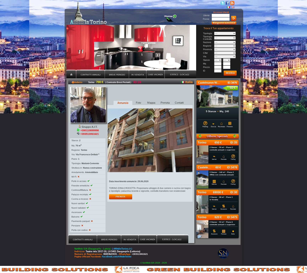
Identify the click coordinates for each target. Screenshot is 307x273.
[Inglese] (232, 7)
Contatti (179, 102)
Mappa (151, 102)
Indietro (77, 82)
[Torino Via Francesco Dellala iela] (150, 140)
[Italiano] (228, 7)
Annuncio (122, 102)
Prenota (165, 102)
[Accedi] (233, 18)
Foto (138, 102)
